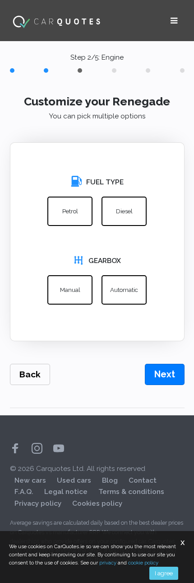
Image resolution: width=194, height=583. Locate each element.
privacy (107, 562)
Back (30, 374)
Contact (143, 480)
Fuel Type (105, 182)
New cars (30, 480)
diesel (124, 211)
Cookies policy (97, 503)
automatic (124, 289)
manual (70, 289)
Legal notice (66, 492)
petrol (70, 211)
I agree (164, 573)
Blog (110, 480)
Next (164, 374)
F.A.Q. (23, 492)
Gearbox (104, 261)
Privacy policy (37, 503)
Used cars (74, 480)
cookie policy (143, 562)
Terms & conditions (131, 492)
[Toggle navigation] (174, 20)
